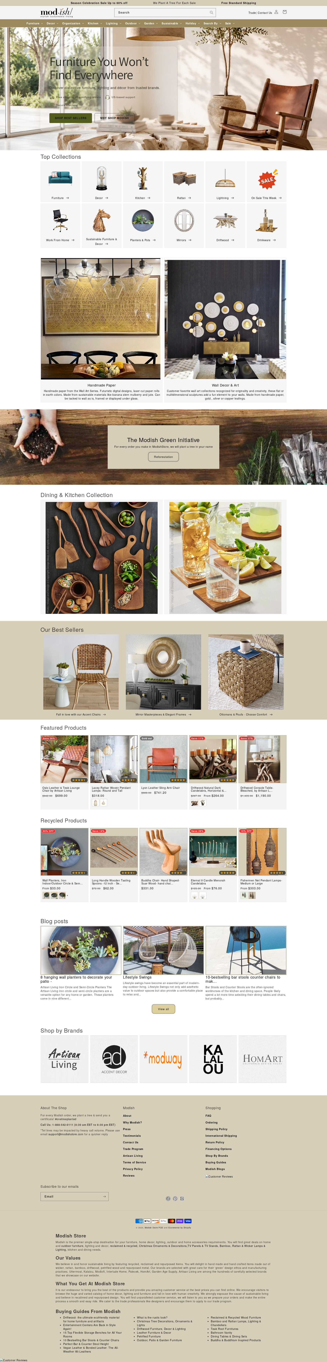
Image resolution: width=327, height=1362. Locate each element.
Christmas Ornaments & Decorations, (163, 1246)
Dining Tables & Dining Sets (229, 1336)
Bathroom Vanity (221, 1332)
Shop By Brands (217, 1156)
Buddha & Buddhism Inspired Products (236, 1340)
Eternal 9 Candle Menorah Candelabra (208, 882)
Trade (252, 13)
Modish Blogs (215, 1169)
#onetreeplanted (65, 1119)
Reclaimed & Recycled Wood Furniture (236, 1317)
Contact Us (265, 13)
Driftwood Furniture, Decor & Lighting (161, 1329)
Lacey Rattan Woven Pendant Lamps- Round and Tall (111, 789)
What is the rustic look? (152, 1317)
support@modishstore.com (65, 1134)
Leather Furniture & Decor (154, 1332)
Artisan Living (133, 1156)
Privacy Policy (133, 1169)
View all (163, 1009)
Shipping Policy (217, 1129)
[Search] (211, 12)
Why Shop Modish (114, 118)
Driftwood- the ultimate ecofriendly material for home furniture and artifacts (91, 1319)
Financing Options (219, 1149)
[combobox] (165, 12)
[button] (284, 12)
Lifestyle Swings (137, 977)
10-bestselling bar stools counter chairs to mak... (243, 979)
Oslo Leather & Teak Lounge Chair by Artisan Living (61, 789)
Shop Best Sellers (70, 118)
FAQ (208, 1115)
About (127, 1115)
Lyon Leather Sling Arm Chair (160, 787)
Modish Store (151, 1227)
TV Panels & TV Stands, (203, 1246)
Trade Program (133, 1149)
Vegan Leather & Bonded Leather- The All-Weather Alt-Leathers (91, 1349)
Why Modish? (132, 1122)
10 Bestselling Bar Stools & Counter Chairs (91, 1340)
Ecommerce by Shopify (179, 1227)
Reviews (129, 1175)
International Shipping (221, 1135)
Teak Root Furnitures (224, 1329)
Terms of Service (134, 1162)
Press (127, 1129)
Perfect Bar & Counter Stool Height (86, 1344)
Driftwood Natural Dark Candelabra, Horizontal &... (208, 789)
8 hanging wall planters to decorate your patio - (76, 979)
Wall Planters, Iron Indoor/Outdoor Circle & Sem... (62, 882)
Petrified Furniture (149, 1336)
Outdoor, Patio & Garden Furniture (159, 1340)
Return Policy (215, 1142)
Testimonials (132, 1135)
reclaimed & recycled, (124, 1246)
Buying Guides (216, 1162)
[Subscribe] (104, 1196)
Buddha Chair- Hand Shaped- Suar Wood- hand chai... (160, 882)
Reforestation (163, 457)
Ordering (212, 1122)
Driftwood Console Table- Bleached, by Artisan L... (257, 789)
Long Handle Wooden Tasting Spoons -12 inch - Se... (111, 882)
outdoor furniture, (72, 1246)
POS (161, 1227)
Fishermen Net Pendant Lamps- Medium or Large (261, 882)
